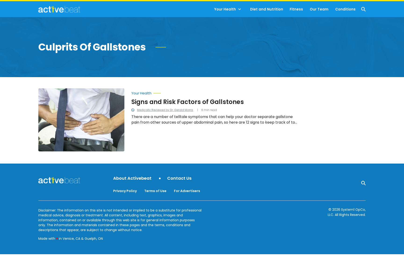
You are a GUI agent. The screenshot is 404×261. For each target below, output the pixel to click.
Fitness (296, 9)
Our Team (319, 9)
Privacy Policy (125, 191)
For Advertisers (187, 191)
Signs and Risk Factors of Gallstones (187, 102)
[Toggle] (239, 9)
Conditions (345, 9)
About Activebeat (132, 178)
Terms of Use (155, 191)
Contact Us (179, 178)
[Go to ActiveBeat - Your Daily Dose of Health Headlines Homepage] (59, 9)
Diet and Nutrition (266, 9)
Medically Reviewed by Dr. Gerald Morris (165, 110)
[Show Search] (363, 9)
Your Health (225, 9)
